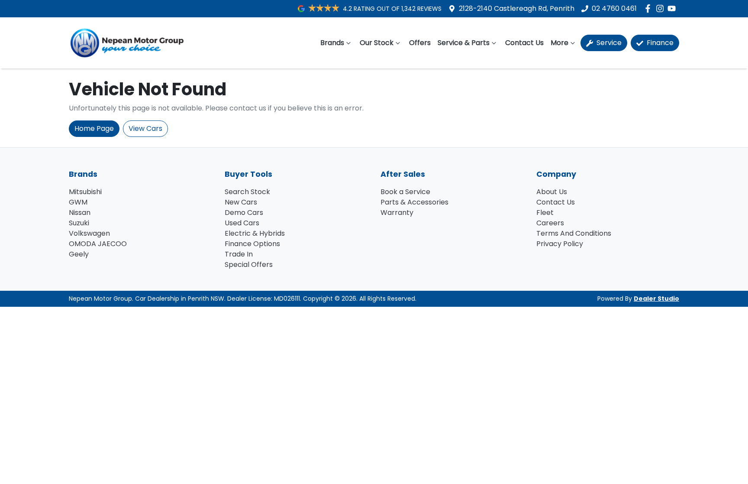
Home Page (94, 128)
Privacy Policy (559, 244)
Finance (659, 43)
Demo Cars (244, 213)
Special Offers (249, 265)
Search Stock (247, 192)
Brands (332, 43)
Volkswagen (89, 233)
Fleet (545, 213)
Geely (79, 254)
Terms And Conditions (573, 233)
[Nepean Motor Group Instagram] (661, 8)
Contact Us (524, 43)
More (559, 43)
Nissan (79, 213)
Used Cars (242, 223)
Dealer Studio (656, 298)
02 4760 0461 (614, 8)
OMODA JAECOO (98, 244)
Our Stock (376, 43)
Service (608, 43)
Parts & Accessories (414, 202)
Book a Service (405, 192)
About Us (551, 192)
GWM (78, 202)
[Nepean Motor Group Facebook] (649, 8)
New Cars (241, 202)
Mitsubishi (85, 192)
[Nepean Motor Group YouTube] (673, 8)
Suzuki (79, 223)
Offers (420, 43)
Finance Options (252, 244)
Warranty (396, 213)
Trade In (239, 254)
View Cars (145, 128)
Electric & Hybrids (255, 233)
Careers (550, 223)
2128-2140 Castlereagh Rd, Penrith (516, 8)
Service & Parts (464, 43)
